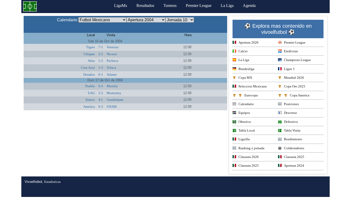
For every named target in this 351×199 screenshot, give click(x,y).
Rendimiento (293, 139)
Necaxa (112, 54)
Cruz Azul (88, 67)
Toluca (111, 67)
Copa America (299, 95)
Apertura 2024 (294, 165)
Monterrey (114, 93)
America (89, 106)
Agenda (249, 5)
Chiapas (89, 54)
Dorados (89, 74)
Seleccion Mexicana (252, 86)
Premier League (198, 5)
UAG (91, 93)
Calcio (243, 51)
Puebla (90, 86)
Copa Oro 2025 (294, 86)
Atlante (112, 74)
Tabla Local (246, 130)
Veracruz (113, 47)
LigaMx (120, 5)
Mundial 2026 (294, 77)
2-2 (100, 54)
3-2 (100, 93)
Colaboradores (294, 148)
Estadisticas (52, 182)
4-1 (100, 100)
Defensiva (291, 122)
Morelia (112, 86)
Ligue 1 (289, 69)
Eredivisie (291, 51)
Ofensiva (244, 122)
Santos (90, 100)
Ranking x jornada (251, 148)
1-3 (100, 67)
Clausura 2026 (248, 157)
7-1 (100, 47)
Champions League (297, 60)
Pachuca (112, 61)
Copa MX (245, 77)
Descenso (290, 113)
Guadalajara (115, 100)
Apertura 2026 (248, 42)
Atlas (91, 61)
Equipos (244, 113)
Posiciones (291, 104)
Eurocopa (251, 95)
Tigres (90, 47)
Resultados (145, 5)
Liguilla (244, 139)
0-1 (100, 74)
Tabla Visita (292, 130)
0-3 (100, 86)
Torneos (170, 5)
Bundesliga (246, 69)
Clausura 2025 (294, 157)
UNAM (112, 106)
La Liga (227, 5)
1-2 (100, 61)
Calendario (246, 104)
